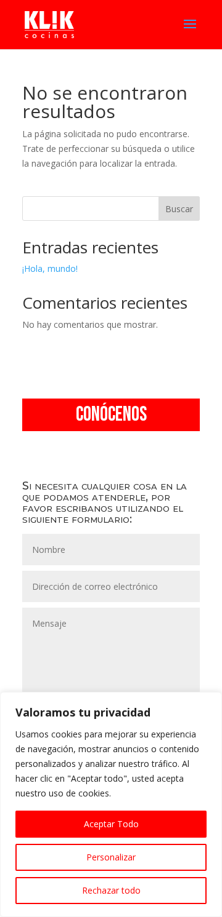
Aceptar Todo (111, 824)
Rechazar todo (111, 890)
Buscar (179, 209)
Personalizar (111, 857)
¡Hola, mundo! (50, 268)
